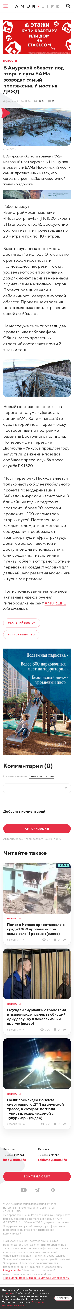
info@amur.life (14, 1160)
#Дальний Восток (22, 623)
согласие (7, 1293)
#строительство (21, 634)
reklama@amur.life (52, 1160)
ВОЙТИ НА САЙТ (37, 1176)
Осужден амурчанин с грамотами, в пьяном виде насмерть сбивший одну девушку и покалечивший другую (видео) (37, 1017)
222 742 (48, 1155)
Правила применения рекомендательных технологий (36, 1277)
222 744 (13, 1155)
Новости (10, 61)
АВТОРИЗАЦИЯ (37, 828)
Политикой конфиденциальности (23, 1304)
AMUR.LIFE (55, 603)
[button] (53, 1190)
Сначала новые (15, 776)
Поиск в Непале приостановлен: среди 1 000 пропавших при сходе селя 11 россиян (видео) (36, 929)
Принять (63, 1298)
